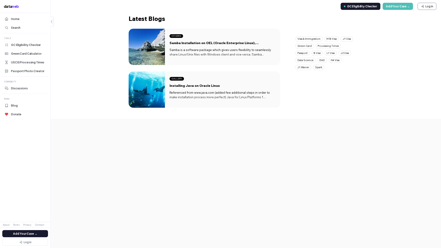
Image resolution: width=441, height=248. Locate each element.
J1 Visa (347, 38)
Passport (302, 53)
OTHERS (176, 35)
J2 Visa (345, 53)
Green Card (304, 46)
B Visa (317, 53)
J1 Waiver (303, 67)
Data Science (305, 60)
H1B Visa (331, 38)
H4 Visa (335, 60)
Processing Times (328, 46)
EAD (322, 60)
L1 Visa (331, 53)
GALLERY (176, 78)
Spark (318, 67)
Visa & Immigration (308, 38)
